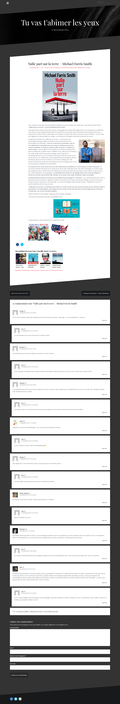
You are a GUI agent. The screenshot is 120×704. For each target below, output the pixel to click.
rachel (22, 311)
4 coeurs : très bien (49, 67)
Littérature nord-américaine (62, 67)
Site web (12, 664)
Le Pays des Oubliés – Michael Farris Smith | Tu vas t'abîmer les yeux (37, 611)
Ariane (22, 457)
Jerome (22, 347)
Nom (12, 648)
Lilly (21, 567)
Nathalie (22, 529)
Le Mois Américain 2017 (46, 270)
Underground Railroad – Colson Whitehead (96, 293)
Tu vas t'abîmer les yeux (60, 22)
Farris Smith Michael (25, 270)
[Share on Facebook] (17, 245)
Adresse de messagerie (18, 656)
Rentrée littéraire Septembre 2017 (77, 67)
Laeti (21, 421)
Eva (42, 67)
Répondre (104, 320)
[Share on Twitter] (22, 245)
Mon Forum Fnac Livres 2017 (20, 293)
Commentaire (14, 627)
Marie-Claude (24, 493)
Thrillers (88, 67)
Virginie (22, 383)
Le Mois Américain (34, 270)
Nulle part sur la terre (57, 270)
